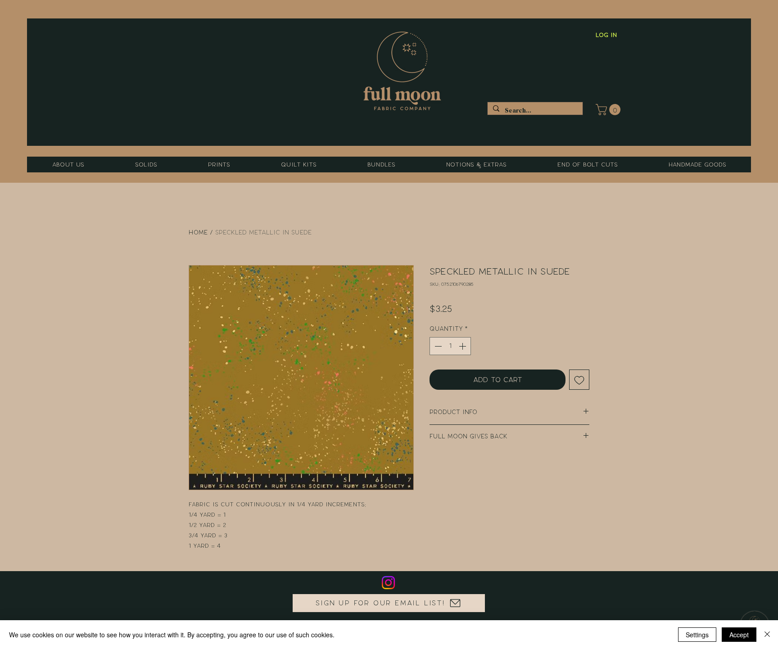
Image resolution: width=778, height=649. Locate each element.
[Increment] (463, 346)
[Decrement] (437, 346)
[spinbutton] (450, 346)
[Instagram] (388, 582)
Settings (697, 634)
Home (198, 232)
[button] (609, 109)
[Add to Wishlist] (579, 380)
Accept (739, 634)
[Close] (767, 634)
